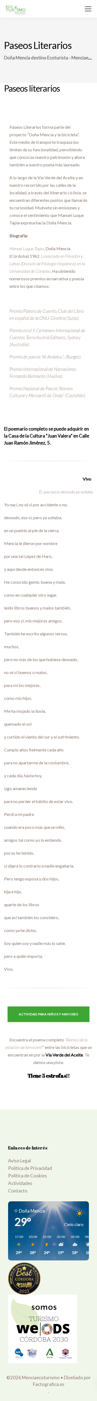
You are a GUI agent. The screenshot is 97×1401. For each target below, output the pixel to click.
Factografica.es (48, 1384)
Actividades (20, 1183)
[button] (17, 1245)
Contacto (17, 1191)
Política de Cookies (27, 1175)
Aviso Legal (19, 1160)
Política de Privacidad (30, 1168)
